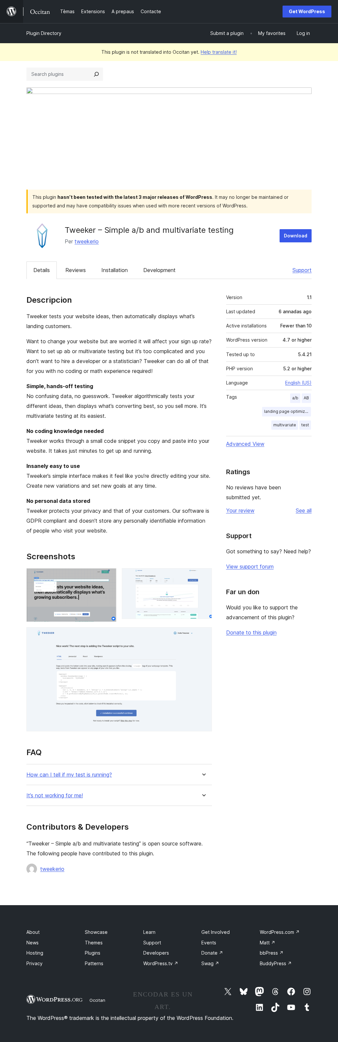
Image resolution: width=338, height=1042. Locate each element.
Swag (210, 963)
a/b (295, 397)
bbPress (272, 953)
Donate (212, 953)
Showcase (96, 932)
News (32, 942)
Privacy (34, 963)
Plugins (92, 953)
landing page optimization (287, 411)
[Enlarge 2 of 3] (203, 577)
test (305, 424)
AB (306, 397)
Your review (240, 510)
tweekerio (87, 241)
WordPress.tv (160, 963)
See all (304, 510)
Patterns (94, 963)
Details (41, 270)
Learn (149, 932)
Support (302, 270)
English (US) (298, 382)
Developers (156, 953)
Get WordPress (307, 11)
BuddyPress (276, 963)
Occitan (97, 1000)
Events (208, 942)
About (33, 932)
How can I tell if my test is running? (69, 775)
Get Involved (215, 932)
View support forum (250, 566)
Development (159, 270)
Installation (114, 270)
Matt (267, 942)
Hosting (34, 953)
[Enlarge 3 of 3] (203, 636)
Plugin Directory (43, 33)
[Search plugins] (96, 74)
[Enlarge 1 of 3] (107, 577)
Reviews (75, 270)
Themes (94, 942)
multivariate (284, 424)
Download (295, 235)
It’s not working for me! (54, 795)
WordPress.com (280, 932)
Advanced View (245, 444)
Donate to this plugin (251, 632)
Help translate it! (219, 52)
